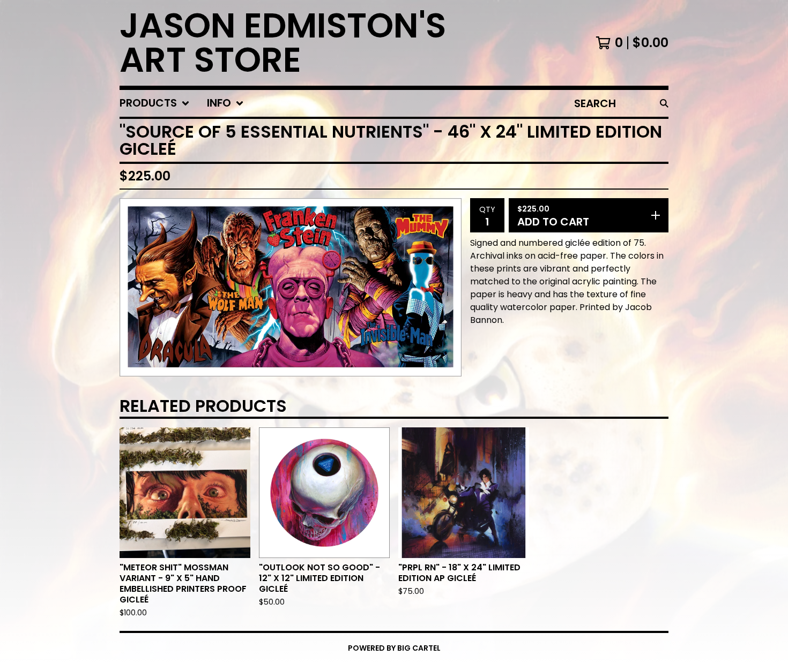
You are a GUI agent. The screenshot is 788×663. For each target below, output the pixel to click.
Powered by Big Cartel (394, 648)
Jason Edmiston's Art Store (283, 43)
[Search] (664, 103)
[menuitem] (155, 103)
